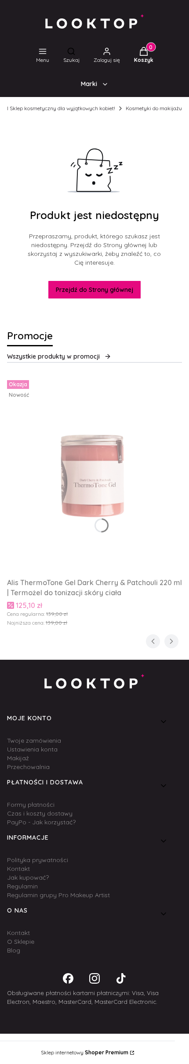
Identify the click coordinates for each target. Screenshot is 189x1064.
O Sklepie (20, 941)
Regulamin (22, 886)
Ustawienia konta (32, 749)
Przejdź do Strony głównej (94, 290)
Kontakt (18, 869)
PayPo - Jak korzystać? (41, 822)
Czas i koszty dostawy (40, 813)
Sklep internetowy (84, 1052)
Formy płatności (31, 805)
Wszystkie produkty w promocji (53, 356)
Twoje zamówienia (34, 740)
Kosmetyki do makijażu (154, 108)
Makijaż (18, 758)
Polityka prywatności (37, 860)
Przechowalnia (28, 767)
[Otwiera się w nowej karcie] (68, 978)
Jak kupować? (28, 877)
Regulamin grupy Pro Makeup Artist (58, 895)
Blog (13, 950)
